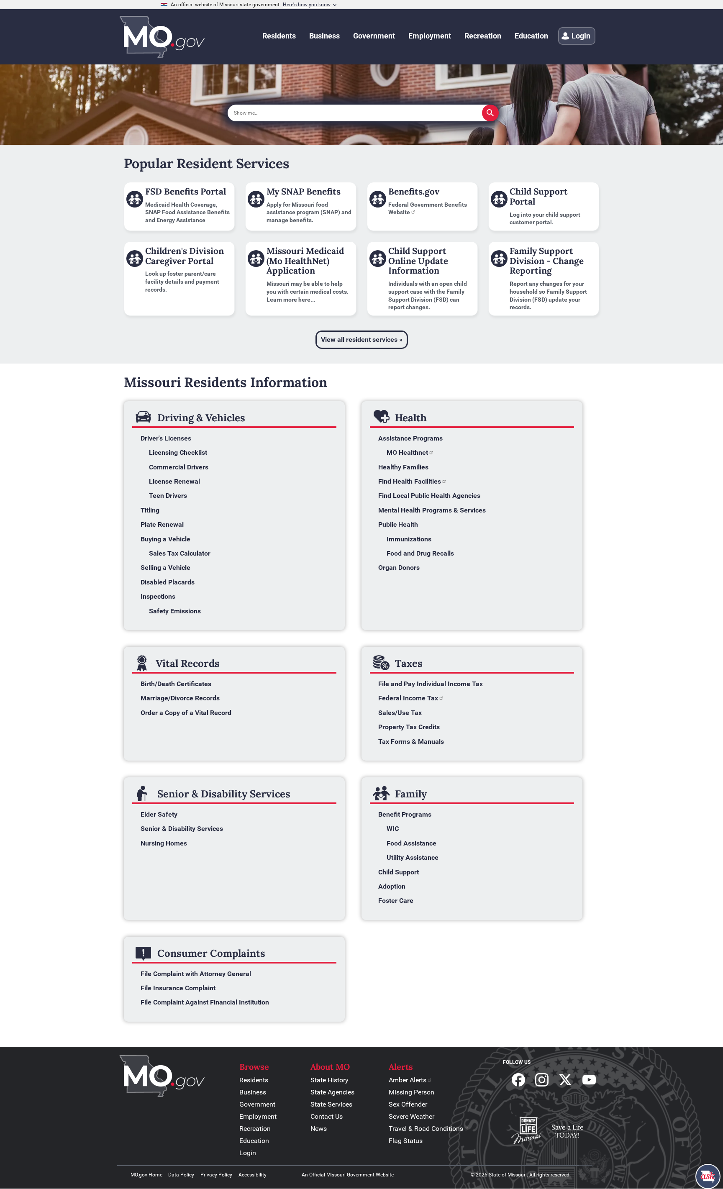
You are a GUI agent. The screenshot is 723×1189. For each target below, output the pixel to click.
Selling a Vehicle (165, 567)
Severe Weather (411, 1116)
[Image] (179, 1077)
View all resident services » (362, 339)
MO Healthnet (407, 452)
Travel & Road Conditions (426, 1129)
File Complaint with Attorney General (196, 974)
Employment (258, 1116)
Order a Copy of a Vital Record (186, 713)
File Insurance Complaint (179, 988)
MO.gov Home (146, 1175)
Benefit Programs (404, 814)
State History (329, 1080)
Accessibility (252, 1175)
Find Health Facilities (409, 481)
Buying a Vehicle (165, 539)
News (318, 1129)
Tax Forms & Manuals (411, 742)
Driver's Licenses (166, 438)
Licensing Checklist (178, 452)
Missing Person (411, 1092)
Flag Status (406, 1141)
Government (257, 1104)
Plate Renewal (162, 524)
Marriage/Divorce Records (180, 698)
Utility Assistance (412, 857)
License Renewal (174, 481)
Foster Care (395, 901)
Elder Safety (159, 814)
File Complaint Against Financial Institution (205, 1002)
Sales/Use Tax (400, 713)
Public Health (398, 524)
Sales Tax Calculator (179, 553)
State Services (331, 1104)
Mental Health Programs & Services (432, 510)
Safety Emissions (175, 611)
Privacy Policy (216, 1175)
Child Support (398, 872)
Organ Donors (399, 567)
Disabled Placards (168, 582)
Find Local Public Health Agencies (429, 496)
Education (254, 1141)
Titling (150, 510)
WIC (393, 829)
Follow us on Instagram (541, 1079)
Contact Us (326, 1116)
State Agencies (332, 1092)
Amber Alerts (407, 1080)
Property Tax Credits (409, 727)
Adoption (391, 886)
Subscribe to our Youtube (589, 1079)
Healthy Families (403, 467)
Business (252, 1092)
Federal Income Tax (408, 698)
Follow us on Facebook (518, 1079)
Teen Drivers (168, 496)
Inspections (158, 596)
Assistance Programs (410, 438)
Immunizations (409, 539)
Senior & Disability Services (182, 829)
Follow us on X (565, 1079)
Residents (253, 1080)
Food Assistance (411, 843)
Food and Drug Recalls (420, 553)
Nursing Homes (164, 843)
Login (247, 1153)
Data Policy (181, 1175)
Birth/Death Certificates (176, 684)
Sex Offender (408, 1104)
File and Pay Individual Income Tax (430, 684)
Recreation (255, 1129)
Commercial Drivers (178, 467)
